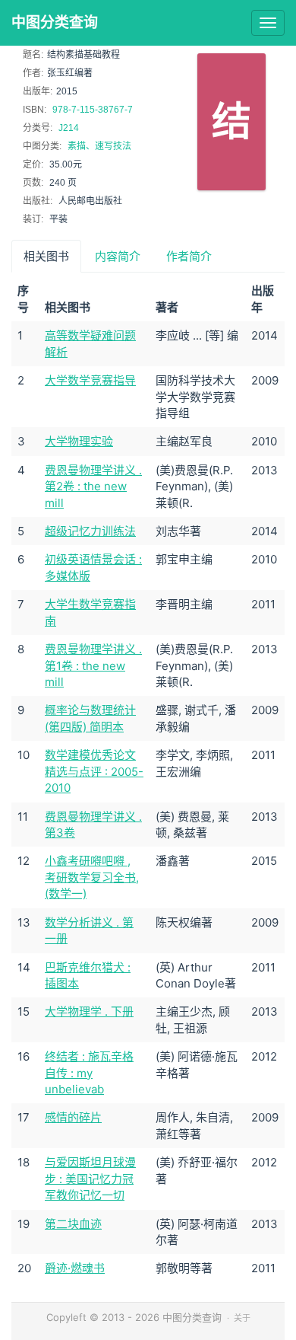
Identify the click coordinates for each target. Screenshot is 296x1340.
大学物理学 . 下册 (89, 1011)
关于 (242, 1318)
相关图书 (46, 256)
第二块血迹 (73, 1224)
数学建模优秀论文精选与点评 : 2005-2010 (94, 771)
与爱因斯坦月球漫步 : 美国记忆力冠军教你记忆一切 (90, 1178)
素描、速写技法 (99, 146)
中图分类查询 (54, 22)
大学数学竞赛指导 (90, 380)
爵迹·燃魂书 (75, 1268)
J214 (68, 128)
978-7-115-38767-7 (92, 109)
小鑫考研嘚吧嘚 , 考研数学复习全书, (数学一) (92, 877)
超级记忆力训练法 (90, 531)
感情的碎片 (73, 1117)
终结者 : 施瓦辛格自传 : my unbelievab (89, 1072)
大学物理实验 (79, 441)
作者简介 (189, 256)
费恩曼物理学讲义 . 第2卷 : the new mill (93, 486)
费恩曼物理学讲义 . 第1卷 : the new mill (93, 665)
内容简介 (117, 256)
